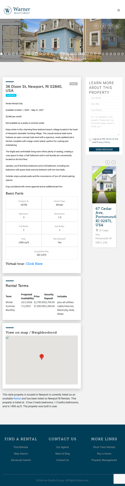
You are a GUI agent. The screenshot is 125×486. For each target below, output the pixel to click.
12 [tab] (45, 54)
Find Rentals (21, 447)
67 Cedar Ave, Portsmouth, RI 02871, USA (107, 216)
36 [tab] (66, 58)
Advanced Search (21, 460)
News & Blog (62, 453)
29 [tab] (111, 54)
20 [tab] (76, 54)
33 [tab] (54, 58)
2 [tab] (5, 54)
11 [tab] (41, 54)
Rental (73, 84)
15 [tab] (56, 54)
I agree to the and (105, 141)
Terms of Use (112, 139)
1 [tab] (2, 54)
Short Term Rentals (104, 447)
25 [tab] (95, 54)
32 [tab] (123, 54)
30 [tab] (115, 54)
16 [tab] (60, 54)
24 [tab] (91, 54)
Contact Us (62, 460)
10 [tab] (37, 54)
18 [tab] (68, 54)
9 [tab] (33, 54)
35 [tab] (62, 58)
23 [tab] (88, 54)
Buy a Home (104, 453)
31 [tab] (119, 54)
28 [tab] (107, 54)
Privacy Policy (103, 142)
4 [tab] (13, 54)
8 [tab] (29, 54)
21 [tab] (80, 54)
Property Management (104, 460)
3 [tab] (9, 54)
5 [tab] (17, 54)
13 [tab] (48, 54)
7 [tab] (25, 54)
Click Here (34, 264)
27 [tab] (103, 54)
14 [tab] (52, 54)
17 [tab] (64, 54)
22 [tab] (84, 54)
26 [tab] (99, 54)
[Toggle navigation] (118, 10)
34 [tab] (58, 58)
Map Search (21, 453)
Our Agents (62, 447)
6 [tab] (21, 54)
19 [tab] (72, 54)
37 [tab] (70, 58)
